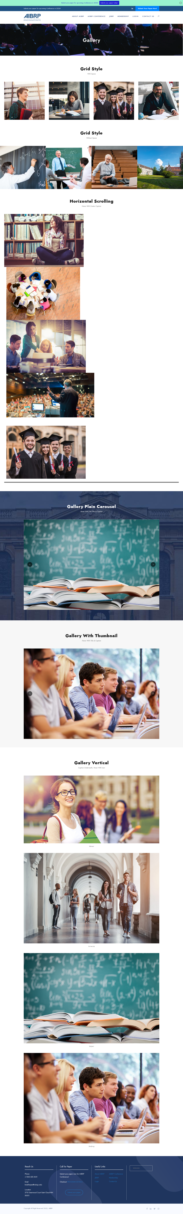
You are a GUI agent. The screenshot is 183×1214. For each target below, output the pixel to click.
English (136, 1168)
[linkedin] (132, 8)
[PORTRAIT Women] (91, 564)
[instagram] (158, 1209)
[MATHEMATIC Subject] (91, 693)
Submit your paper (74, 1192)
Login (136, 16)
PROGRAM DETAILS (74, 1182)
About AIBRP (78, 16)
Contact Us (148, 16)
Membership (123, 16)
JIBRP (111, 16)
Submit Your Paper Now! (147, 8)
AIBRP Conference (96, 16)
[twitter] (154, 1209)
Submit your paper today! (109, 3)
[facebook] (147, 1209)
